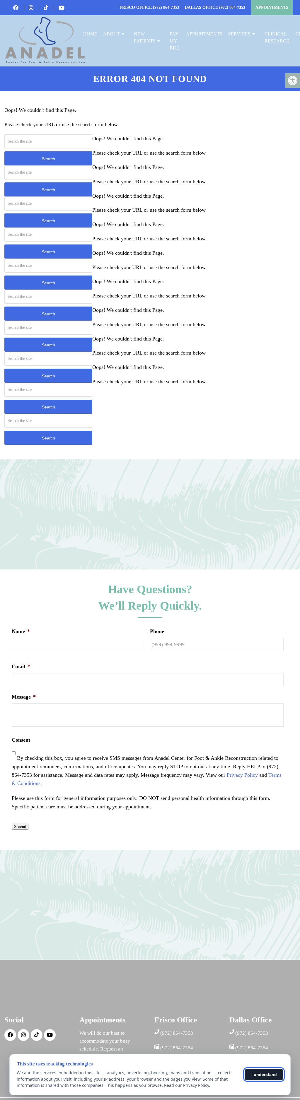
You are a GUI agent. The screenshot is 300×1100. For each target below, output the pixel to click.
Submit (20, 826)
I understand (264, 1074)
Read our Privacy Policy (186, 1085)
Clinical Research (277, 37)
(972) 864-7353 (166, 7)
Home (90, 33)
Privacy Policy (242, 775)
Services (239, 33)
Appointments (271, 7)
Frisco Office (136, 7)
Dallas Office (202, 7)
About (111, 33)
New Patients (145, 37)
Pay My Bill (175, 40)
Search (48, 158)
